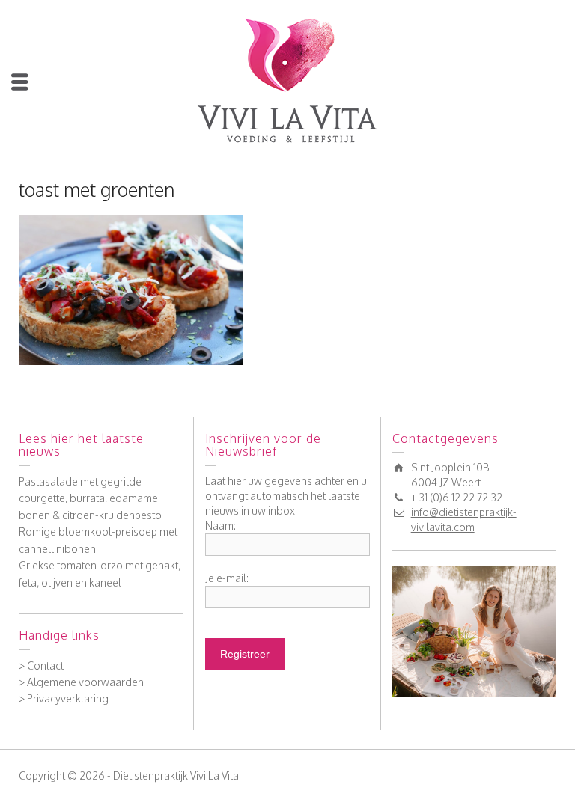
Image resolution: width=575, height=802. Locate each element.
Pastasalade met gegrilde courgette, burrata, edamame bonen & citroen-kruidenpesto (90, 498)
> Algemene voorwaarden (81, 682)
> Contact (41, 665)
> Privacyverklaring (64, 698)
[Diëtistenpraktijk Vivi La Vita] (287, 79)
